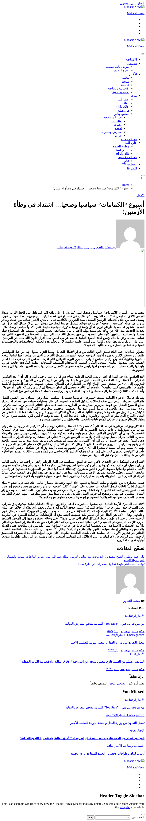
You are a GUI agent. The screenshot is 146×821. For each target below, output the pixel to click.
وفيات (118, 124)
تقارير (118, 135)
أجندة (118, 128)
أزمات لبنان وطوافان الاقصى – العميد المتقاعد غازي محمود (107, 753)
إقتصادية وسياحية (118, 88)
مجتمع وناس (121, 113)
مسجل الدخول (116, 683)
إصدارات (123, 99)
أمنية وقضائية (120, 92)
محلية (125, 77)
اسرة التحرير (121, 70)
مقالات (125, 103)
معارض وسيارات (111, 131)
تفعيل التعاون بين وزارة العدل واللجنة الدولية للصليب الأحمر (107, 642)
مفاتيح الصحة (121, 146)
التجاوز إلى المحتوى (132, 3)
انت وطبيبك (122, 150)
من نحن (132, 63)
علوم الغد (131, 142)
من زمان (123, 110)
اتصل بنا (132, 168)
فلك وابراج (122, 153)
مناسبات (116, 121)
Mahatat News (135, 13)
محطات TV (129, 164)
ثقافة (133, 95)
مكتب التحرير (131, 600)
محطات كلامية (127, 157)
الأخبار (133, 74)
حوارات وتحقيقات (111, 117)
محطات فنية (129, 139)
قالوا (126, 160)
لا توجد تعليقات (66, 247)
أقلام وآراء (122, 106)
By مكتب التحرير (104, 247)
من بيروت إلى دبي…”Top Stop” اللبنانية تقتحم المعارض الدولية (104, 623)
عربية (125, 81)
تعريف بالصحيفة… (117, 66)
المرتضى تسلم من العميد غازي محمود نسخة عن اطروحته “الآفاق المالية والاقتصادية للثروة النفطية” (82, 661)
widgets (125, 807)
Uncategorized (135, 635)
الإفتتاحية (131, 59)
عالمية (125, 84)
